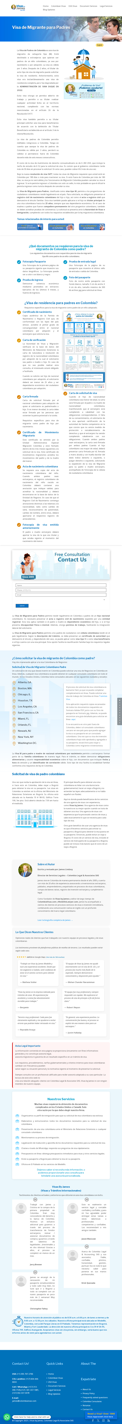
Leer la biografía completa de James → (55, 920)
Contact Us (88, 1409)
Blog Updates (49, 10)
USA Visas (73, 6)
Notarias (86, 1405)
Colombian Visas (58, 6)
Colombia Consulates (92, 1401)
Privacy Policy (89, 1393)
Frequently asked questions (95, 1397)
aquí (73, 719)
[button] (6, 1417)
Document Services (88, 6)
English (99, 45)
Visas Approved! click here (101, 1415)
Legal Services (106, 6)
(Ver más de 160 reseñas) (55, 957)
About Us (87, 1389)
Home (45, 6)
